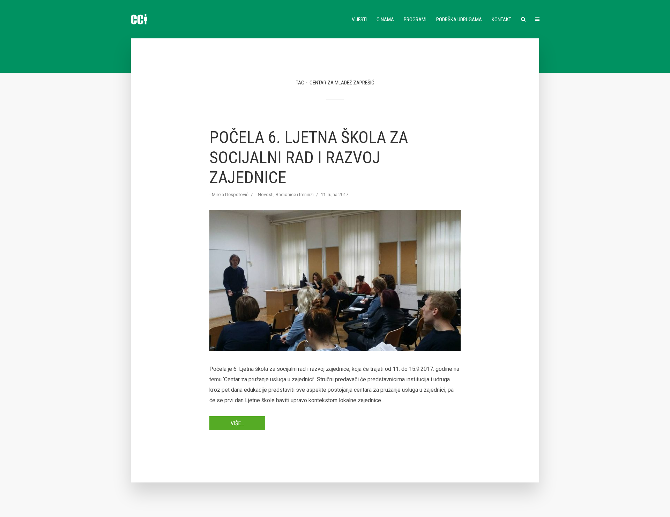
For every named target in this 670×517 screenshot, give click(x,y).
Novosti (266, 194)
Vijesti (359, 19)
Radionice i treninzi (295, 194)
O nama (385, 19)
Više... (237, 423)
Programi (415, 19)
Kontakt (501, 19)
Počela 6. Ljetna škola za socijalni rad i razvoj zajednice (308, 157)
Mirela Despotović (230, 194)
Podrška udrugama (459, 19)
